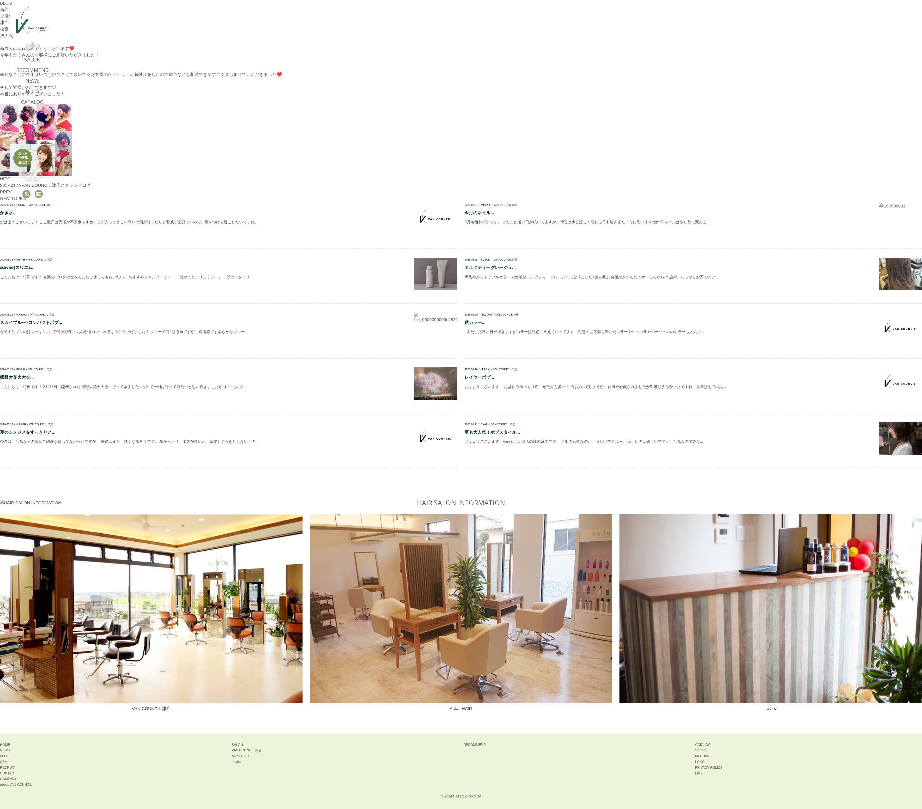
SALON (32, 59)
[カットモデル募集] (32, 158)
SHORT (701, 750)
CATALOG (32, 102)
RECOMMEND (32, 70)
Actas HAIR (461, 708)
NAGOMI (486, 314)
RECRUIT (32, 123)
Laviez (770, 708)
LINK (699, 773)
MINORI (486, 204)
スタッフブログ (76, 185)
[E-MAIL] (39, 194)
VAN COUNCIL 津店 (505, 204)
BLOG (32, 91)
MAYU (484, 424)
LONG (700, 762)
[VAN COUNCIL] (32, 24)
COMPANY (32, 133)
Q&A (32, 112)
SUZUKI (486, 259)
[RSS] (26, 194)
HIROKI (485, 369)
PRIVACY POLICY (708, 767)
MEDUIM (702, 756)
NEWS (32, 80)
